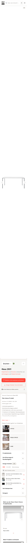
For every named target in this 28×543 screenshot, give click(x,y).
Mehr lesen (5, 420)
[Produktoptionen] (22, 507)
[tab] (3, 467)
